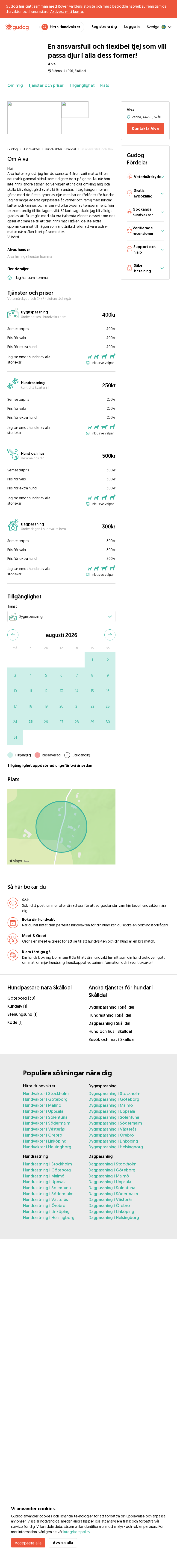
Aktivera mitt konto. (67, 11)
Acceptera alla (28, 1542)
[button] (145, 177)
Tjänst (12, 606)
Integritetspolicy (76, 1531)
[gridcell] (92, 659)
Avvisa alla (63, 1542)
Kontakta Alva (145, 128)
